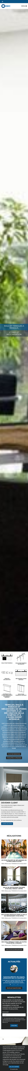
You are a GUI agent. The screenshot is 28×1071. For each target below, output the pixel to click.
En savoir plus (14, 1069)
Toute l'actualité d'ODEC (14, 988)
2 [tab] (14, 984)
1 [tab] (10, 984)
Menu (23, 6)
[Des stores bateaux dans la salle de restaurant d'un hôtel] (14, 903)
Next (26, 330)
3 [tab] (18, 984)
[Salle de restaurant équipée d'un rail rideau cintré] (14, 876)
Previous (1, 330)
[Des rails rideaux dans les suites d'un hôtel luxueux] (14, 930)
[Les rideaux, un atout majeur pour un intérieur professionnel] (14, 969)
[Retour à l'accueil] (6, 6)
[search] (2, 1)
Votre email (5, 1012)
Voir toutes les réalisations (14, 949)
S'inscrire (14, 1025)
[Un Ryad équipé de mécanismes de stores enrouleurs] (14, 849)
